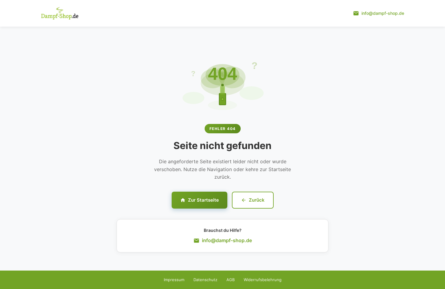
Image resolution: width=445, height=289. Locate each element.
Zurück (257, 200)
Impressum (174, 279)
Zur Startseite (203, 200)
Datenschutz (205, 279)
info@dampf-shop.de (227, 240)
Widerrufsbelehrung (263, 279)
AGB (230, 279)
